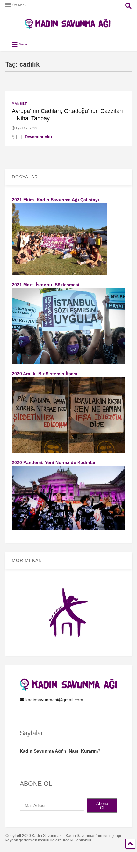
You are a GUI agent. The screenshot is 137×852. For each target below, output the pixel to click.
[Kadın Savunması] (68, 26)
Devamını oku (38, 136)
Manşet (19, 103)
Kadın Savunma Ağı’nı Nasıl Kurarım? (60, 750)
